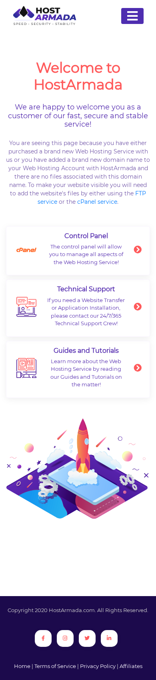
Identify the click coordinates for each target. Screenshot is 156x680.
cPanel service (97, 201)
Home (22, 666)
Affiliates (131, 666)
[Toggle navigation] (132, 16)
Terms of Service (55, 666)
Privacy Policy (98, 666)
